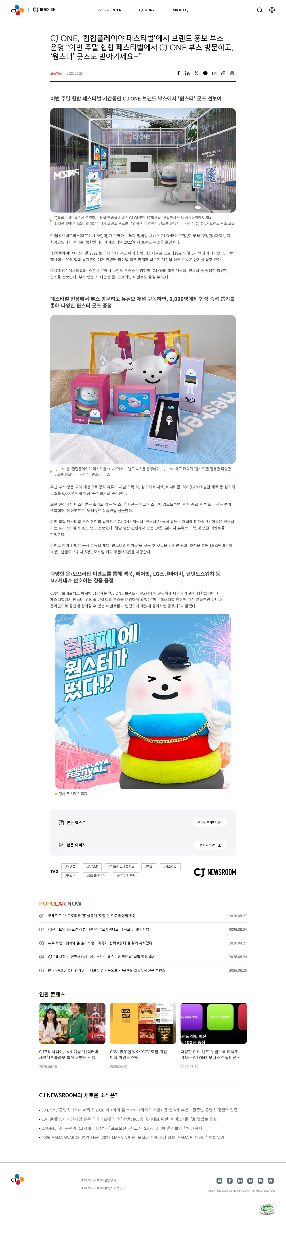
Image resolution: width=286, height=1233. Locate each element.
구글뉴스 (261, 1181)
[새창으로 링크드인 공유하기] (187, 73)
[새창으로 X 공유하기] (196, 73)
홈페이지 (271, 1181)
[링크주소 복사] (223, 73)
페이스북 (230, 1181)
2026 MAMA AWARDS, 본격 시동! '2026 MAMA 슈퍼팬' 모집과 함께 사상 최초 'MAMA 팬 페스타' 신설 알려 (133, 1137)
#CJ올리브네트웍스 (121, 866)
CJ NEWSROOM (17, 10)
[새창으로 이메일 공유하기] (214, 73)
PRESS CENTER (109, 10)
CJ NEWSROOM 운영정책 (98, 1180)
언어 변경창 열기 (272, 10)
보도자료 (56, 73)
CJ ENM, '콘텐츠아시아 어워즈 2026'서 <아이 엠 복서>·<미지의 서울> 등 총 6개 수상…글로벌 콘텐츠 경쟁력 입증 (139, 1110)
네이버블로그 (250, 1181)
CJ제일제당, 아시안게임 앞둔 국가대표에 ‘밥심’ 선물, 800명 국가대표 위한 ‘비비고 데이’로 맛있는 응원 (129, 1119)
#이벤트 (70, 866)
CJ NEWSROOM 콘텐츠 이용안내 (102, 1188)
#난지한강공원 (125, 875)
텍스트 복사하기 (207, 822)
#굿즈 (149, 866)
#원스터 (70, 875)
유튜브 (219, 1181)
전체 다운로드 (208, 845)
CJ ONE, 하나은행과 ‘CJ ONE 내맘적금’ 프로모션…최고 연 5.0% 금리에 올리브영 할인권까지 (121, 1128)
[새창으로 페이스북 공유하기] (178, 73)
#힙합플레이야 (95, 875)
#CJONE (92, 866)
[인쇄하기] (232, 73)
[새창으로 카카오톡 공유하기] (205, 73)
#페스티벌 (170, 866)
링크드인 (240, 1181)
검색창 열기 (260, 10)
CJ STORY (147, 10)
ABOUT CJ (180, 10)
